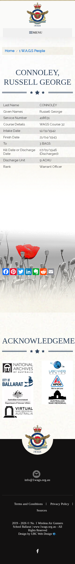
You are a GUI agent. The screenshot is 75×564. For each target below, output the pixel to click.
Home (9, 51)
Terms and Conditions (28, 504)
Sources (42, 510)
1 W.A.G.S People (32, 51)
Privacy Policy (59, 504)
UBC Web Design (41, 533)
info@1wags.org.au (37, 480)
